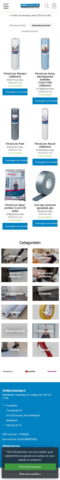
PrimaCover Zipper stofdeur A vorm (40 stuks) (15, 208)
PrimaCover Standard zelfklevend (15, 75)
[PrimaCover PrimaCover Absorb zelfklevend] (45, 124)
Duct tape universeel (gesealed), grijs (45, 206)
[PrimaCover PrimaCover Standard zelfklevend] (15, 53)
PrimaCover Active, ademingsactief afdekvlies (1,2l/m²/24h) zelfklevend (45, 79)
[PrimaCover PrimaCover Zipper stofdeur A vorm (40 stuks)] (15, 185)
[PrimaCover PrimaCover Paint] (15, 124)
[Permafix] (30, 371)
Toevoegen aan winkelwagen (16, 92)
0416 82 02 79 (14, 425)
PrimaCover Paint (15, 143)
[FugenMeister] (7, 371)
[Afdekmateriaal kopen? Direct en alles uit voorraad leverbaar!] (30, 5)
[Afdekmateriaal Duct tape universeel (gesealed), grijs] (45, 185)
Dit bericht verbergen (30, 466)
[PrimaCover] (52, 371)
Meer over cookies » (30, 473)
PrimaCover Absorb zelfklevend (45, 145)
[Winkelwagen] (54, 7)
